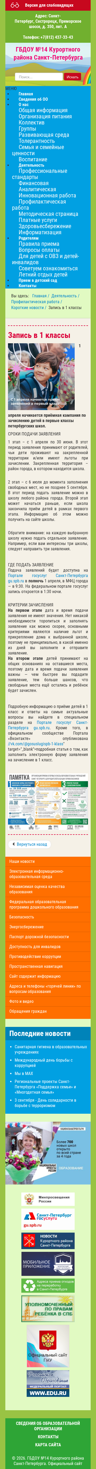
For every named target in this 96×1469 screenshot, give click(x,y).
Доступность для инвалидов (35, 946)
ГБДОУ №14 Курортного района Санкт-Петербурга (48, 53)
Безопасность (21, 916)
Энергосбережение (26, 926)
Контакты (28, 285)
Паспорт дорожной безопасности (39, 936)
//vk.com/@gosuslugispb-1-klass (35, 743)
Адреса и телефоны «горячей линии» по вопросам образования (45, 989)
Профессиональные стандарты (39, 173)
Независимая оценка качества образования (37, 889)
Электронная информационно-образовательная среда (36, 874)
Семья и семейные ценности (38, 150)
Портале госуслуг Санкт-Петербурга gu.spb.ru (48, 725)
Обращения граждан (28, 1011)
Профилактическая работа (39, 204)
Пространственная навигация (36, 966)
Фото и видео (21, 1001)
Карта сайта (48, 1444)
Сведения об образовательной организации (48, 1426)
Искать (72, 76)
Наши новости (22, 861)
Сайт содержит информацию (35, 976)
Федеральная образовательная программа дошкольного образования (43, 904)
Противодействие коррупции (35, 956)
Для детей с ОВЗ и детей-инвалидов (45, 259)
